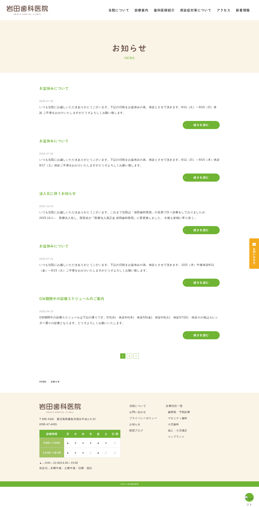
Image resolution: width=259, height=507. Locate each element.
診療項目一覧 (174, 405)
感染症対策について (195, 10)
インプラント (176, 436)
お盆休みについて (54, 88)
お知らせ (134, 424)
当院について (118, 10)
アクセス (224, 10)
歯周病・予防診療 (179, 411)
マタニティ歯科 (177, 418)
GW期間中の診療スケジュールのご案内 (71, 298)
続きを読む (201, 125)
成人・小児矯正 (177, 430)
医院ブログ (136, 430)
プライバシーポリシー (143, 418)
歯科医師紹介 (164, 10)
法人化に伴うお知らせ (57, 193)
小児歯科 (173, 424)
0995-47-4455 (48, 424)
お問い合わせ (137, 411)
